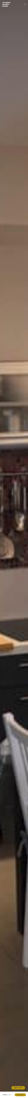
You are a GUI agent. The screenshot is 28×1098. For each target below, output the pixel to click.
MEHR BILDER (19, 1087)
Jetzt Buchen (20, 1094)
